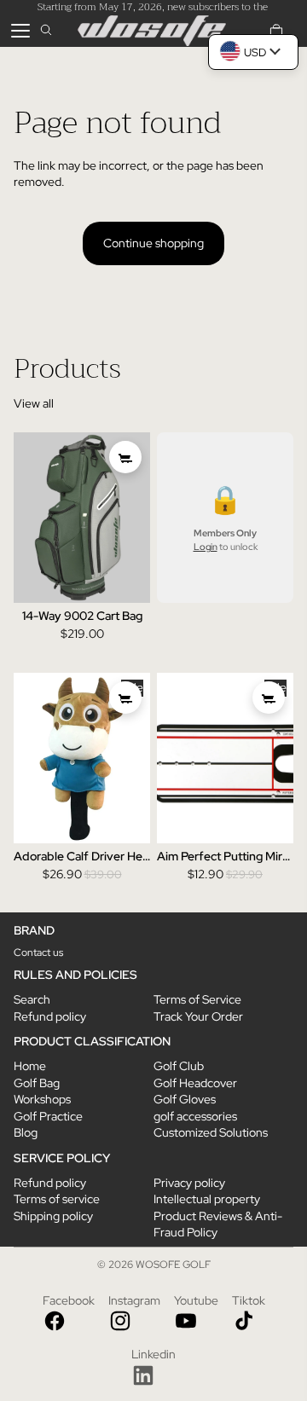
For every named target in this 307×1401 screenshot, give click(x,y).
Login (205, 547)
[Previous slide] (27, 517)
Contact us (38, 952)
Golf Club (179, 1066)
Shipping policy (53, 1216)
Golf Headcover (195, 1083)
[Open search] (46, 30)
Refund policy (50, 1016)
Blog (26, 1132)
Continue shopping (153, 243)
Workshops (42, 1099)
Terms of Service (197, 999)
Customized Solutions (211, 1132)
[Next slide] (137, 517)
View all (34, 403)
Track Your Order (198, 1016)
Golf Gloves (185, 1099)
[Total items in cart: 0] (276, 30)
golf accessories (195, 1116)
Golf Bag (37, 1083)
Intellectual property (207, 1199)
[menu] (20, 30)
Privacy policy (189, 1182)
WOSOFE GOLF (173, 1264)
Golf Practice (48, 1116)
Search (32, 999)
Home (30, 1066)
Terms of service (57, 1199)
